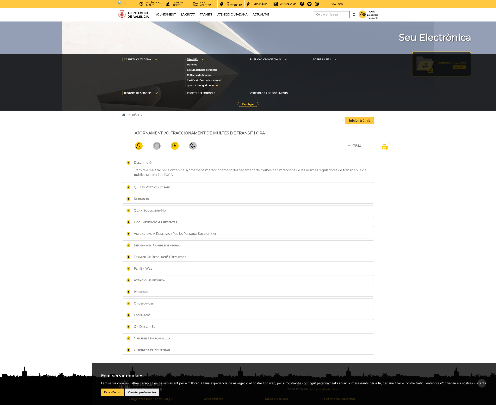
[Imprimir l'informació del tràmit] (385, 147)
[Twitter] (310, 4)
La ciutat (188, 14)
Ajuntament (166, 14)
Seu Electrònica (435, 37)
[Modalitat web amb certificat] (175, 148)
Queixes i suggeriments (200, 85)
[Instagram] (318, 4)
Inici (133, 14)
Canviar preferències (142, 392)
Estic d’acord (112, 392)
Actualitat (261, 14)
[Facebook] (303, 4)
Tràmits (206, 14)
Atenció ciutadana (232, 14)
